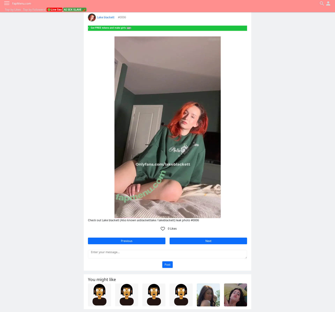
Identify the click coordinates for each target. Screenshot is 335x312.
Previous (126, 241)
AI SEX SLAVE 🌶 (75, 9)
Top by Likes (13, 9)
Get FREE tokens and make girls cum (111, 27)
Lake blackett (105, 17)
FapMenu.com (21, 3)
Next (208, 241)
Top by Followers (34, 9)
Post (167, 265)
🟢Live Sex (54, 9)
